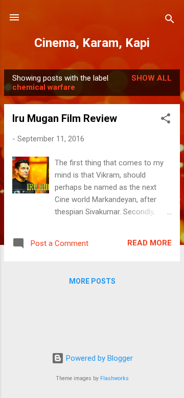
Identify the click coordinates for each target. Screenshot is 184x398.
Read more (149, 242)
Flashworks (114, 378)
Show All (151, 78)
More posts (92, 281)
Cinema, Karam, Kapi (92, 43)
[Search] (170, 20)
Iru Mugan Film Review (64, 118)
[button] (165, 120)
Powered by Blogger (98, 358)
